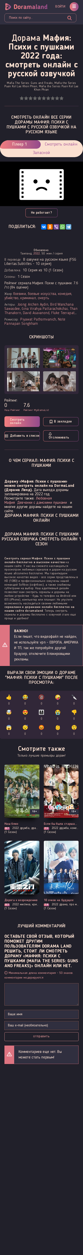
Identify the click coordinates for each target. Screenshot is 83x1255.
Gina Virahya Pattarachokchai (45, 309)
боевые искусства (42, 294)
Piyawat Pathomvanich (38, 319)
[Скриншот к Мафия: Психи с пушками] (23, 358)
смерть (43, 298)
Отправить (41, 1036)
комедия (64, 294)
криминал (28, 298)
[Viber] (56, 226)
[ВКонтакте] (43, 226)
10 (61, 98)
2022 (36, 253)
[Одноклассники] (50, 226)
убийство (11, 298)
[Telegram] (68, 226)
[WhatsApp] (62, 226)
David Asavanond (36, 313)
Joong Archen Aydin (32, 305)
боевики (19, 294)
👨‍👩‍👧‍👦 (41, 715)
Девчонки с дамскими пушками (42, 503)
